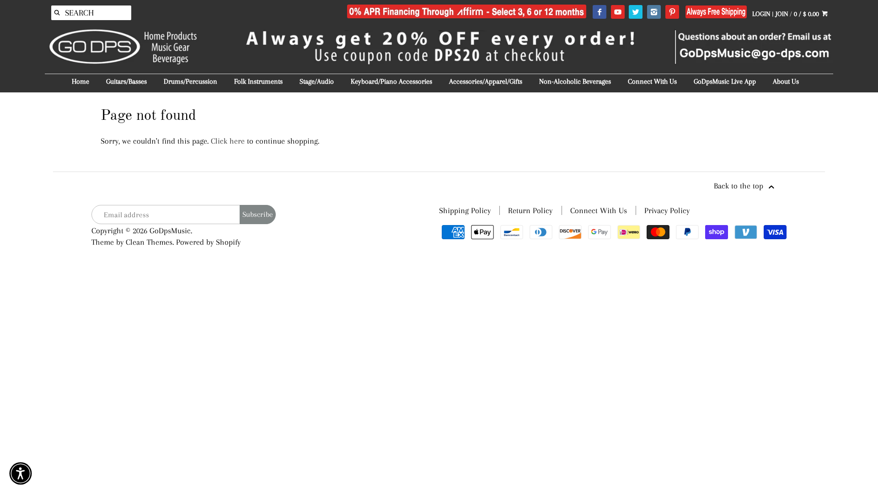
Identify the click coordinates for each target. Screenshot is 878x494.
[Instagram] (653, 12)
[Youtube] (617, 12)
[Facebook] (599, 12)
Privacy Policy (667, 210)
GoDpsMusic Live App (725, 81)
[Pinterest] (672, 12)
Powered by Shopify (208, 242)
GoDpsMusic (170, 230)
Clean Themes (149, 242)
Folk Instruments (258, 81)
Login (761, 13)
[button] (20, 473)
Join (782, 13)
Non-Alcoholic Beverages (575, 81)
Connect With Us (652, 81)
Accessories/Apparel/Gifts (485, 81)
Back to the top (740, 185)
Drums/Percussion (190, 81)
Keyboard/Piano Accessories (391, 81)
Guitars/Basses (126, 81)
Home (80, 81)
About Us (786, 81)
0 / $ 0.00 (807, 13)
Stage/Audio (317, 81)
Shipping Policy (465, 210)
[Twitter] (635, 12)
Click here (228, 140)
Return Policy (530, 210)
